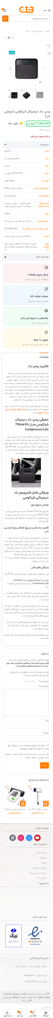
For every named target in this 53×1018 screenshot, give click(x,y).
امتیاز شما (44, 681)
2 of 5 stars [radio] (33, 681)
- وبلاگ (44, 863)
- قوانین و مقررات (40, 868)
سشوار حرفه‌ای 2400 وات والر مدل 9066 (38, 811)
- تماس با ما (42, 878)
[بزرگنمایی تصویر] (40, 82)
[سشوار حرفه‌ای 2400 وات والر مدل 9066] (38, 796)
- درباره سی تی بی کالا (38, 873)
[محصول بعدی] (5, 37)
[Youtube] (37, 838)
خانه (47, 31)
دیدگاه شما (43, 686)
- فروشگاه (43, 857)
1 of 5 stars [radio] (35, 681)
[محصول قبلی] (12, 37)
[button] (43, 68)
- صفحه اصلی (41, 852)
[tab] (44, 357)
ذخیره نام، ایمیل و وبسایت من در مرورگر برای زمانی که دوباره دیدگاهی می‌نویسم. (28, 747)
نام (47, 720)
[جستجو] (5, 18)
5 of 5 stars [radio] (26, 681)
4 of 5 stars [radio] (28, 681)
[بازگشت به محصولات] (9, 37)
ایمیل (46, 733)
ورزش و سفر (37, 31)
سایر (27, 31)
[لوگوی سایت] (26, 10)
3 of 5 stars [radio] (30, 681)
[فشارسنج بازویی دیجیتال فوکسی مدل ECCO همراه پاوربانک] (15, 796)
